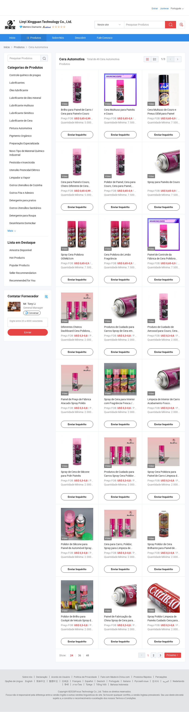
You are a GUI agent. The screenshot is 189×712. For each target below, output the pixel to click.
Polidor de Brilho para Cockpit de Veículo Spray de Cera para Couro (76, 620)
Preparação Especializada (24, 143)
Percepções (161, 676)
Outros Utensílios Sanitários (25, 208)
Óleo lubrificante (18, 90)
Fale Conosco (104, 37)
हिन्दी (67, 684)
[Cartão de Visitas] (46, 296)
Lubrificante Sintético (21, 113)
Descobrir (80, 37)
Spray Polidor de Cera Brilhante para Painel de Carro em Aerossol (161, 548)
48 (87, 655)
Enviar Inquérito (77, 134)
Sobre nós (27, 676)
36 (79, 655)
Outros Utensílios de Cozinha (25, 185)
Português (114, 681)
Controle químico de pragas (25, 75)
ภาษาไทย (77, 684)
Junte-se (164, 8)
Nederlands (178, 681)
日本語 (65, 681)
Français (76, 681)
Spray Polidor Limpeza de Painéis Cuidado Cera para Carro (162, 620)
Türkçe (89, 684)
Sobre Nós (58, 37)
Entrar (155, 8)
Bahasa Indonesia (119, 684)
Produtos (35, 37)
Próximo (171, 655)
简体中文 (40, 681)
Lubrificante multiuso (21, 105)
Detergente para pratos (22, 200)
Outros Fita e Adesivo (21, 192)
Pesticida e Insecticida (22, 162)
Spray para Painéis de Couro (163, 182)
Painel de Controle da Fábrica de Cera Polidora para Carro (161, 258)
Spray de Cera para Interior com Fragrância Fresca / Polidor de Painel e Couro (119, 403)
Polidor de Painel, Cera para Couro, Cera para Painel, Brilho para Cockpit (119, 186)
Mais (11, 230)
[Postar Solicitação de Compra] (181, 24)
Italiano (127, 681)
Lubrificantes (17, 82)
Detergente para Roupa (22, 215)
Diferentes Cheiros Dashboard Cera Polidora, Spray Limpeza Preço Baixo (76, 330)
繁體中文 (53, 681)
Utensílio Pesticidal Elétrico (24, 170)
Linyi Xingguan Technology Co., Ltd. (45, 22)
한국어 (155, 681)
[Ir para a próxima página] (177, 59)
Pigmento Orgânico (20, 135)
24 (71, 655)
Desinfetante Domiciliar (22, 223)
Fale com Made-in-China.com (115, 676)
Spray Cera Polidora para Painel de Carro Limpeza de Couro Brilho (162, 475)
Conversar (33, 312)
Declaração (41, 676)
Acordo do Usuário (60, 676)
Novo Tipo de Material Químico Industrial (26, 153)
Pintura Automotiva (20, 128)
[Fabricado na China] (27, 7)
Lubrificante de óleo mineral (25, 98)
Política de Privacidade (85, 676)
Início (12, 37)
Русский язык (141, 681)
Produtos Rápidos (143, 676)
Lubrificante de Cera (20, 120)
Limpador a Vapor (19, 177)
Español (89, 681)
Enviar (27, 332)
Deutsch (101, 681)
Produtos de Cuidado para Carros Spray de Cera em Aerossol (119, 330)
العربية (166, 681)
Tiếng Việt (101, 684)
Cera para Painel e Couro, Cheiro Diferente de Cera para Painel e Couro (75, 186)
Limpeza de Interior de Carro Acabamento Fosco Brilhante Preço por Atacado (163, 403)
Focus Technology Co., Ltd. (88, 691)
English (28, 681)
